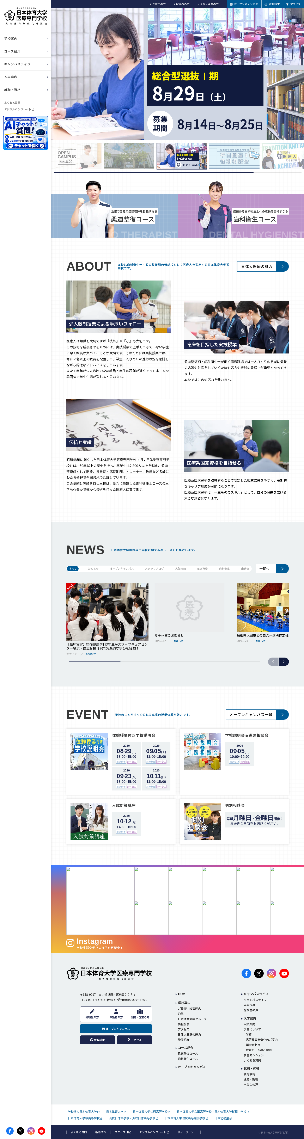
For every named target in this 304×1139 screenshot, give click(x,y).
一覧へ (264, 568)
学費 (249, 1034)
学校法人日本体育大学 (82, 1111)
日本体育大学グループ (192, 1019)
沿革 (181, 1014)
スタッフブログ (154, 569)
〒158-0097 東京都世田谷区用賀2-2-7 (106, 994)
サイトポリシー (186, 1132)
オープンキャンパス (122, 569)
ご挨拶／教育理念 (189, 1008)
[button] (284, 662)
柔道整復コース (188, 1053)
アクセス (183, 1029)
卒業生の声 (251, 1084)
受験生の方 (158, 4)
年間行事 (249, 1005)
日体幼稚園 (221, 1118)
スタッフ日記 (123, 1132)
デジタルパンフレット (17, 109)
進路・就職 (251, 1079)
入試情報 (180, 569)
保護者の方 (182, 4)
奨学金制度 (253, 1045)
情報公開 (183, 1024)
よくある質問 (12, 103)
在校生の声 (251, 1010)
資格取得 (249, 1074)
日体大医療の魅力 (257, 266)
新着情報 (100, 1132)
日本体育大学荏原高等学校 (150, 1111)
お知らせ (93, 569)
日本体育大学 (114, 1111)
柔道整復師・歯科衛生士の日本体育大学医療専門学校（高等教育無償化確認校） (25, 16)
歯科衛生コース (188, 1058)
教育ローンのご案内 (259, 1050)
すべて (73, 569)
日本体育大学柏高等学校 (84, 1118)
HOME (182, 994)
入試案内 (249, 1024)
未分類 (245, 569)
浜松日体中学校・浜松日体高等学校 (132, 1118)
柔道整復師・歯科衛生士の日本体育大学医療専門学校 (109, 973)
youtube (41, 1131)
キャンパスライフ (255, 1000)
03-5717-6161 (97, 1000)
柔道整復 (202, 569)
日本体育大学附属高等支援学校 (185, 1118)
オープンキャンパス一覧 (251, 714)
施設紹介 (183, 1039)
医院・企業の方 (209, 4)
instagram (31, 1131)
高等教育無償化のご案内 (262, 1039)
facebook (10, 1131)
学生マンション (254, 1055)
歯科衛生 (224, 569)
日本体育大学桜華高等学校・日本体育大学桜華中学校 (211, 1111)
